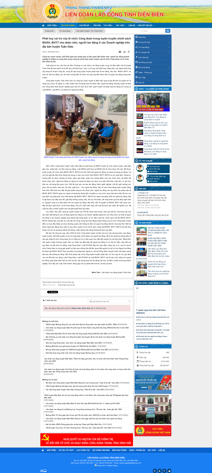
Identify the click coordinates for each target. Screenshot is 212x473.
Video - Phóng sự (145, 72)
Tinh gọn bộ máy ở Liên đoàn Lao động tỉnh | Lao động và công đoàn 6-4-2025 (155, 117)
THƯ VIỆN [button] (107, 25)
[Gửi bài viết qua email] (120, 51)
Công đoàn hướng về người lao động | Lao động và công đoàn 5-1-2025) (156, 143)
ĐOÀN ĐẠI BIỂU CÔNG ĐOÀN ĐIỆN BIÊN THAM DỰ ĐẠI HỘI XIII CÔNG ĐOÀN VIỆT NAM (157, 242)
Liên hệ (141, 82)
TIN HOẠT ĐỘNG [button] (68, 25)
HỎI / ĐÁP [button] (120, 25)
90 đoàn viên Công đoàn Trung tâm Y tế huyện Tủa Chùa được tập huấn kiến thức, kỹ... (153, 331)
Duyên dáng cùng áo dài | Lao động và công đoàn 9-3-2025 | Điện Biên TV (156, 125)
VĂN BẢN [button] (97, 25)
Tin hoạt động (143, 47)
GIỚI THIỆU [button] (52, 25)
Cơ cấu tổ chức (144, 42)
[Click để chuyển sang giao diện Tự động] (41, 471)
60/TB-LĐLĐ (142, 210)
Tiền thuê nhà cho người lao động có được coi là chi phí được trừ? (159, 273)
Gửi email (153, 171)
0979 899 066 (154, 169)
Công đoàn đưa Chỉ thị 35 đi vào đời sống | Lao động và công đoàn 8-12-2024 (156, 151)
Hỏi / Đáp (142, 77)
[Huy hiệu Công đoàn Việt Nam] (153, 430)
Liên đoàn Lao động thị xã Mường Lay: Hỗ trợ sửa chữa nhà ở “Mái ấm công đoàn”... (152, 325)
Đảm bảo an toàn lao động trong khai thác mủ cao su (152, 318)
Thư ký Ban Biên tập (158, 176)
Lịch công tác (143, 57)
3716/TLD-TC (142, 194)
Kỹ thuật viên (155, 166)
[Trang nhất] (43, 25)
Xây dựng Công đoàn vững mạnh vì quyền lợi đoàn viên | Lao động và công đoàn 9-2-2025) (151, 134)
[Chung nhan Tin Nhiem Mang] (106, 465)
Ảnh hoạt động (144, 67)
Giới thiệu (142, 37)
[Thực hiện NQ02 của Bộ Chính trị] (86, 439)
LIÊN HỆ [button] (131, 25)
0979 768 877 (154, 178)
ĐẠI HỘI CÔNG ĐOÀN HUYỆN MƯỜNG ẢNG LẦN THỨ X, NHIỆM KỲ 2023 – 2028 (158, 231)
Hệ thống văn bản (145, 62)
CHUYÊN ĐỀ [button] (84, 25)
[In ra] (124, 51)
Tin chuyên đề (143, 52)
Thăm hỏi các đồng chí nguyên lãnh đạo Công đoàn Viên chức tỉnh (157, 264)
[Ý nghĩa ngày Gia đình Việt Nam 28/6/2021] (153, 296)
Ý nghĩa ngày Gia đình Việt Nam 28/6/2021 (151, 311)
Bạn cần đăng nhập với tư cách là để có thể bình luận (75, 308)
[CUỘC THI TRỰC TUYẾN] (153, 382)
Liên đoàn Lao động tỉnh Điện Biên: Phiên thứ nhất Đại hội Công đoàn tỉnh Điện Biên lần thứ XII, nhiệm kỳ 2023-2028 (153, 253)
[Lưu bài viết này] (129, 51)
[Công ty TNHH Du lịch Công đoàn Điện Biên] (153, 409)
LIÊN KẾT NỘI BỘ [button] (145, 25)
